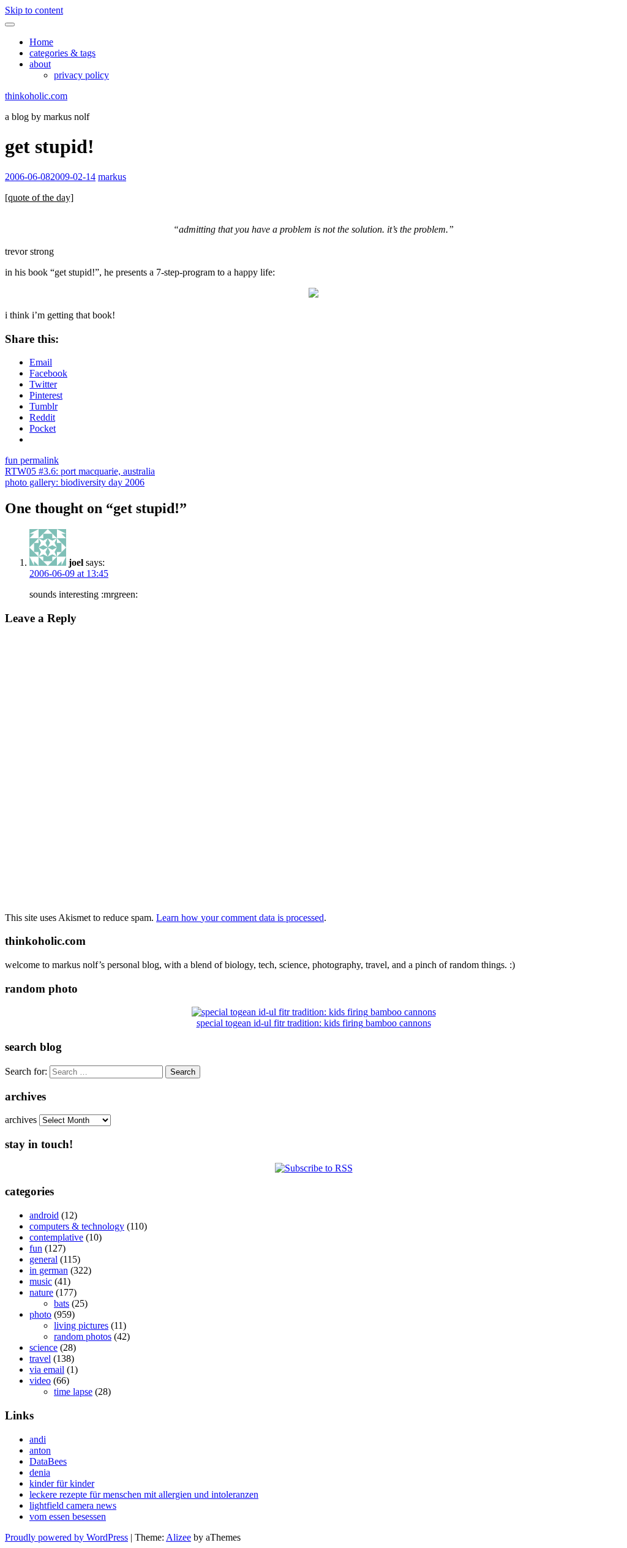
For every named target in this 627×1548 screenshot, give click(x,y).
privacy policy (81, 75)
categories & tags (62, 53)
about (40, 64)
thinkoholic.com (36, 96)
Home (41, 42)
